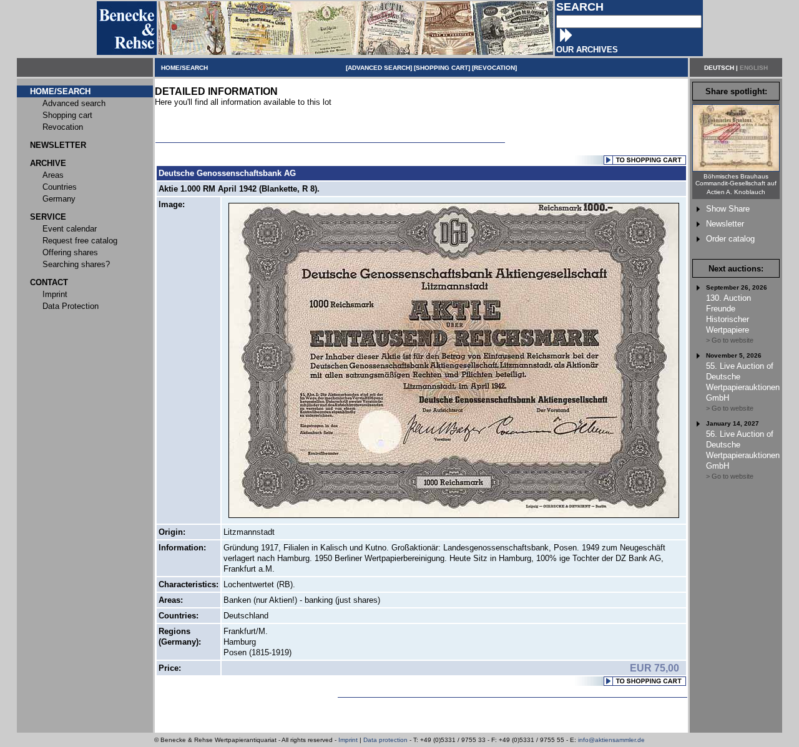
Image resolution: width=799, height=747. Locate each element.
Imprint (348, 739)
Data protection (385, 739)
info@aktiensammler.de (611, 739)
